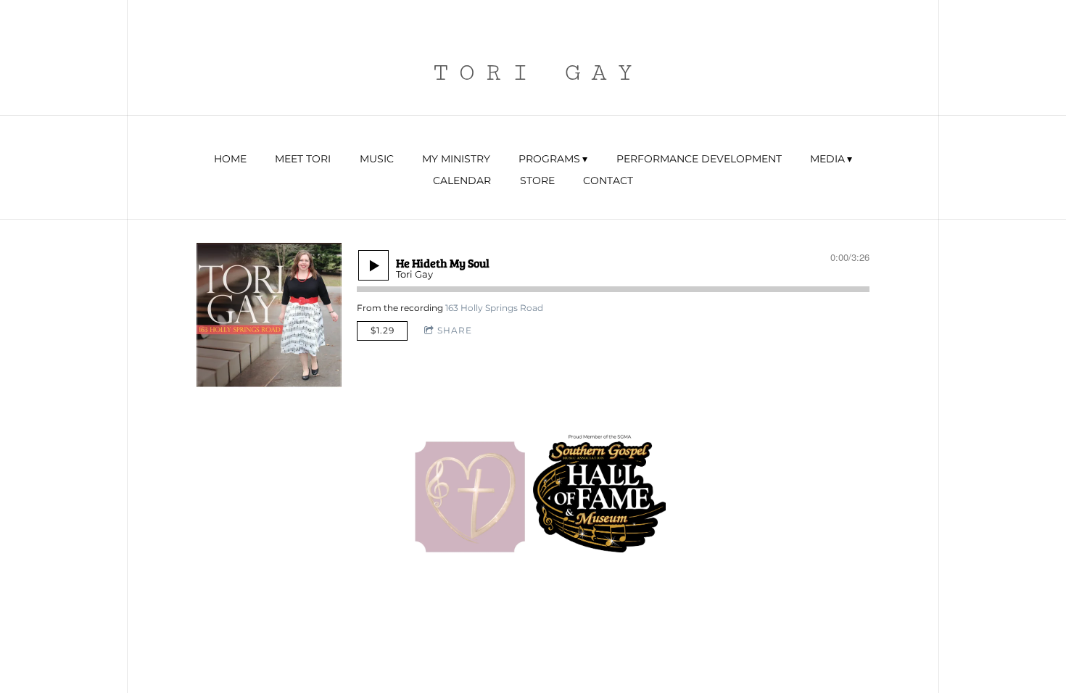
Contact (608, 180)
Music (377, 158)
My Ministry (456, 158)
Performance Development (699, 158)
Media (827, 158)
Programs (549, 158)
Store (537, 180)
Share (454, 330)
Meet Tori (303, 158)
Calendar (462, 180)
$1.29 (382, 330)
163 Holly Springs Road (494, 307)
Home (230, 158)
